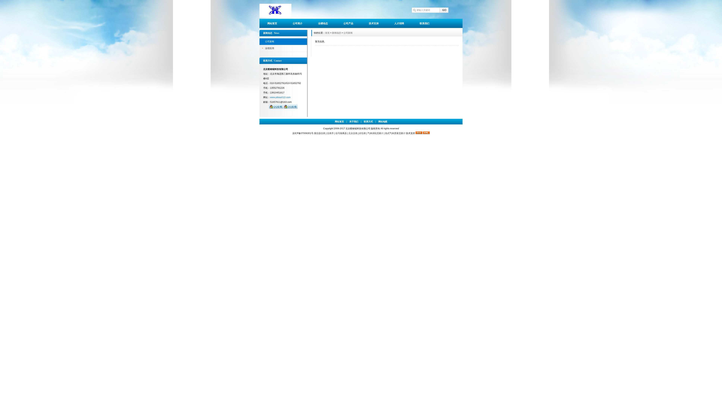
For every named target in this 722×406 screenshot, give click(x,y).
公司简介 (298, 23)
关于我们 (353, 121)
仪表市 (330, 133)
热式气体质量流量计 (395, 133)
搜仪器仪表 (319, 133)
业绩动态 (323, 23)
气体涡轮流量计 (375, 133)
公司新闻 (269, 41)
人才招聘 (399, 23)
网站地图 (382, 121)
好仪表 (362, 133)
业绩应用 (269, 48)
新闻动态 (336, 33)
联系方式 (368, 121)
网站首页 (272, 23)
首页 (327, 33)
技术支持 (374, 23)
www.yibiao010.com (280, 97)
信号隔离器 (341, 133)
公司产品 (348, 23)
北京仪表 (352, 133)
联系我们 (424, 23)
